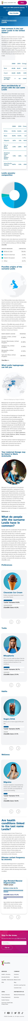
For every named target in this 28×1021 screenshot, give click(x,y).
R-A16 (15, 417)
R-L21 (19, 425)
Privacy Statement (6, 997)
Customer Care (17, 987)
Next (18, 622)
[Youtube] (8, 1013)
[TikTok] (22, 1013)
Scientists (16, 997)
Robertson (22, 432)
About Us (16, 977)
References (5, 511)
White (17, 434)
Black (17, 432)
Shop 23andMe (14, 13)
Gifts (3, 982)
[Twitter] (15, 1013)
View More (5, 360)
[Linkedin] (19, 1013)
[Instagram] (11, 1013)
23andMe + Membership (7, 979)
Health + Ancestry (6, 974)
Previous (11, 622)
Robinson (12, 434)
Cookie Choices (5, 1000)
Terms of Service (6, 994)
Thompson (22, 434)
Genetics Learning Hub (19, 985)
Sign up (7, 947)
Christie (7, 434)
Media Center (17, 979)
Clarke (11, 436)
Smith (3, 434)
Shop (22, 2)
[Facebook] (5, 1013)
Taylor (7, 436)
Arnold (3, 436)
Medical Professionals (19, 994)
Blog (15, 982)
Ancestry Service (6, 977)
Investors (16, 974)
